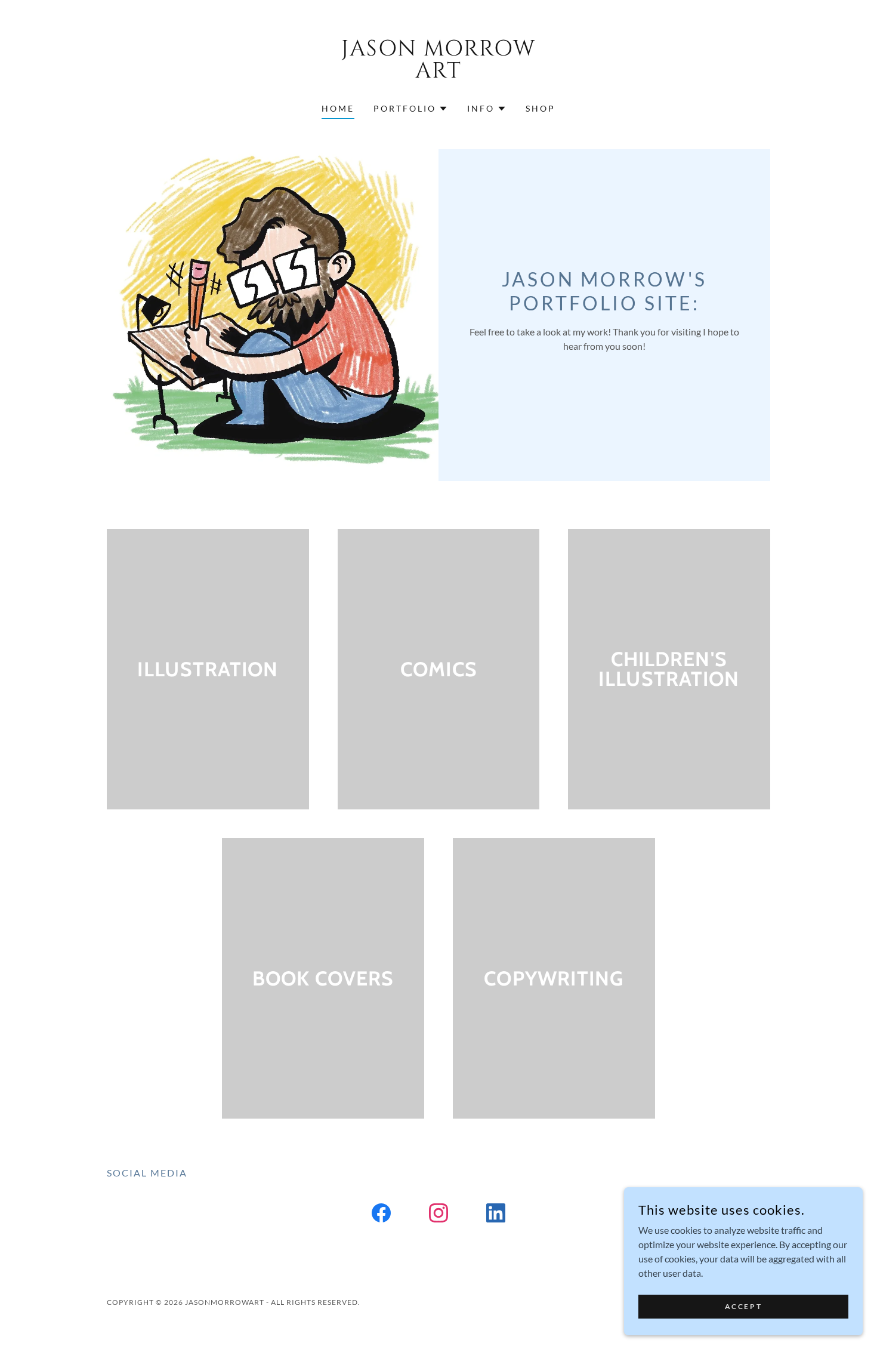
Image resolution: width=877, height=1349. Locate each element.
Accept (743, 1306)
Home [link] (338, 108)
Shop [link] (540, 108)
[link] (439, 73)
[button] (410, 108)
